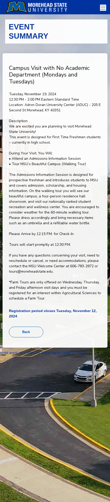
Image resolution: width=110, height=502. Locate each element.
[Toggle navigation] (103, 8)
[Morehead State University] (38, 7)
